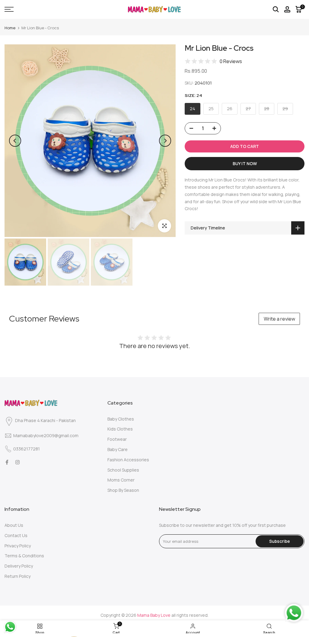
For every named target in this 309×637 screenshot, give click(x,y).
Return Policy (17, 576)
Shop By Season (123, 490)
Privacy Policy (18, 546)
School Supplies (123, 470)
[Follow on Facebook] (7, 462)
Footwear (117, 439)
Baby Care (117, 449)
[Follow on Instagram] (17, 462)
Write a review (279, 318)
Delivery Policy (19, 566)
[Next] (165, 141)
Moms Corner (121, 480)
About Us (14, 525)
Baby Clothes (120, 419)
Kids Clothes (120, 429)
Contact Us (16, 535)
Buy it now (245, 163)
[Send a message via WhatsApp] (10, 627)
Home (10, 27)
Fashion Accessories (128, 460)
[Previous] (15, 141)
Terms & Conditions (24, 556)
